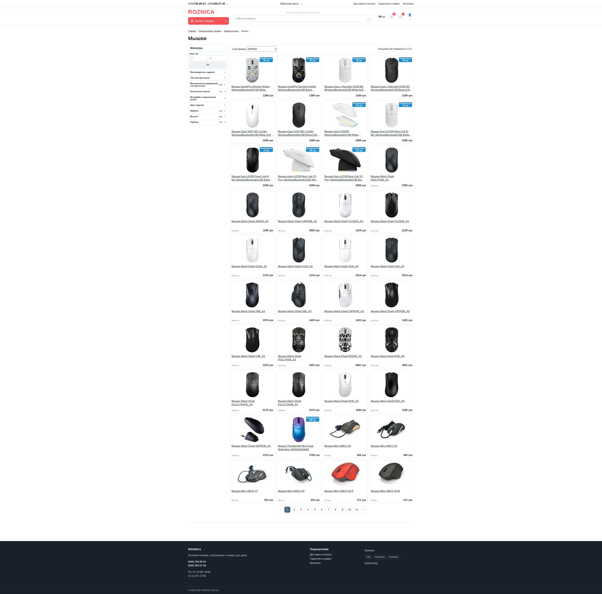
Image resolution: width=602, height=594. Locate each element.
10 (349, 509)
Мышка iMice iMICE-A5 (337, 446)
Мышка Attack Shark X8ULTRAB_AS (382, 178)
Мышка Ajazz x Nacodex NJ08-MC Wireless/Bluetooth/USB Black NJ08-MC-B (391, 88)
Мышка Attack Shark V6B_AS (295, 311)
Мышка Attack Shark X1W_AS (341, 266)
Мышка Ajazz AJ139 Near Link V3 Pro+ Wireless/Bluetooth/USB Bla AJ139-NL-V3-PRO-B (343, 178)
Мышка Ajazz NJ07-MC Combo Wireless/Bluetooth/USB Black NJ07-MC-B (298, 133)
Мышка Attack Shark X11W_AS (249, 266)
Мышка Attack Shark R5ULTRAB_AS (289, 358)
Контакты (408, 3)
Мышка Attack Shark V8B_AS (248, 311)
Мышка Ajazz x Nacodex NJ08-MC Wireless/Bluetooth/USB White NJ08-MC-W (345, 88)
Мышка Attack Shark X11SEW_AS (343, 221)
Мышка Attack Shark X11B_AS (295, 266)
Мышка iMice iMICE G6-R (339, 491)
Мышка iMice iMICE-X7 (245, 491)
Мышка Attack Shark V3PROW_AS (344, 311)
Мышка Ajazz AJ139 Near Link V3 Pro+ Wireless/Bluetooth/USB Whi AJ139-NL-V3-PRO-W (297, 178)
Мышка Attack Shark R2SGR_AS (343, 356)
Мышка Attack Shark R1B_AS (387, 401)
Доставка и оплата (364, 3)
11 (356, 509)
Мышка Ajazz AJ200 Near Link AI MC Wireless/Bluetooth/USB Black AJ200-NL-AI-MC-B (251, 178)
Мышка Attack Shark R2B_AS (387, 356)
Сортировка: (239, 49)
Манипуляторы (231, 31)
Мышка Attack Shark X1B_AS (387, 266)
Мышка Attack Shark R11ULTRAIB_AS (289, 403)
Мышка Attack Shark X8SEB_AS (250, 221)
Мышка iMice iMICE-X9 (291, 491)
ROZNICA (201, 12)
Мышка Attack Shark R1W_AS (341, 401)
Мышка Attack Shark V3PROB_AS (390, 311)
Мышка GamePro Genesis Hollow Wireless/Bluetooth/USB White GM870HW (251, 88)
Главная (192, 31)
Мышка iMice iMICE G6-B (385, 491)
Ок (208, 65)
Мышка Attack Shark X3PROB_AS (297, 221)
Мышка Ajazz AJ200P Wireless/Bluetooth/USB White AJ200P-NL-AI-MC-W (341, 133)
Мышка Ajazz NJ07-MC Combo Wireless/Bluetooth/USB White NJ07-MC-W (252, 133)
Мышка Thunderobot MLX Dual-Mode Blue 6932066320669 (296, 448)
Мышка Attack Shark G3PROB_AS (251, 446)
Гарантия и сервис (389, 3)
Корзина (369, 550)
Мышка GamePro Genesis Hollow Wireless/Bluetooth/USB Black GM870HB (297, 88)
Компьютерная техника (210, 31)
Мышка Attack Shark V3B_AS (248, 356)
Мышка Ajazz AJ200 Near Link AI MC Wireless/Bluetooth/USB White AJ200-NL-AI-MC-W (390, 133)
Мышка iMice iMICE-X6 (384, 446)
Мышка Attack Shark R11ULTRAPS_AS (243, 403)
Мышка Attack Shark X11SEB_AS (390, 221)
